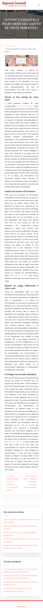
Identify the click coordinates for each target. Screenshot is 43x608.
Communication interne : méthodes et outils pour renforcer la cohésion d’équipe (29, 481)
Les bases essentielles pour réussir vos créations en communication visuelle (12, 483)
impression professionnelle (15, 442)
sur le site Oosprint (24, 106)
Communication (12, 46)
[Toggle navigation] (38, 4)
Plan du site (22, 606)
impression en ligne (19, 275)
